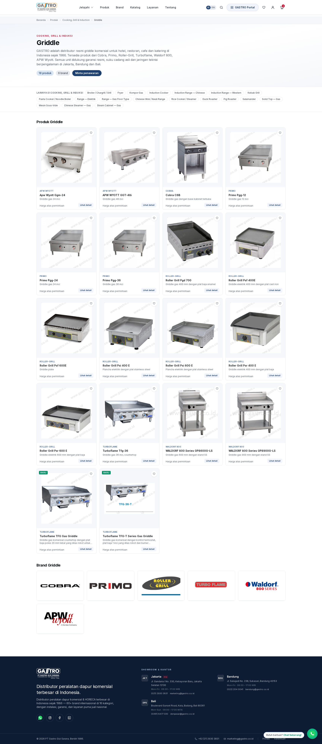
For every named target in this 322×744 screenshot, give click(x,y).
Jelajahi (84, 7)
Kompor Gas (136, 92)
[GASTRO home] (53, 7)
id (208, 7)
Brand (120, 7)
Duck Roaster (210, 99)
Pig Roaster (230, 99)
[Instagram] (50, 717)
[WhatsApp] (40, 717)
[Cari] (221, 7)
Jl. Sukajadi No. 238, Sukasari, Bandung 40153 (252, 681)
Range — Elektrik (86, 99)
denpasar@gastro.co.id (182, 714)
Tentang (170, 7)
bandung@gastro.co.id (257, 689)
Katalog (135, 7)
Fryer (120, 92)
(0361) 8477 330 (159, 714)
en (213, 7)
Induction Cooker (158, 92)
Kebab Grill (254, 92)
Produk (104, 7)
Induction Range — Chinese (190, 92)
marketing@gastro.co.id (182, 693)
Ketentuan (279, 738)
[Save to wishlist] (91, 133)
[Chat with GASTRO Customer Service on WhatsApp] (312, 734)
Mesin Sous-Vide (48, 105)
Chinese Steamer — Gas (77, 105)
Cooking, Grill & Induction (76, 20)
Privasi (266, 738)
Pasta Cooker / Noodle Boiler (55, 99)
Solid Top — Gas (271, 99)
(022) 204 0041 (235, 689)
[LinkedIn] (69, 717)
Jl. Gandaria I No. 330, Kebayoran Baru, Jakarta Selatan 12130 (176, 683)
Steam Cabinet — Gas (109, 105)
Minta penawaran (87, 73)
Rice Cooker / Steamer (183, 99)
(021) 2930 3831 (159, 693)
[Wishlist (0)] (264, 7)
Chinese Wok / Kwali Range (150, 99)
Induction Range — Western (226, 92)
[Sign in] (273, 7)
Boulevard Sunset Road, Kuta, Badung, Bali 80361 (178, 705)
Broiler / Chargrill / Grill (99, 92)
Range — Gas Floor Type (115, 99)
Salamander (249, 99)
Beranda (41, 20)
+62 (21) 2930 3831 (208, 738)
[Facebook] (59, 717)
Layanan (152, 7)
